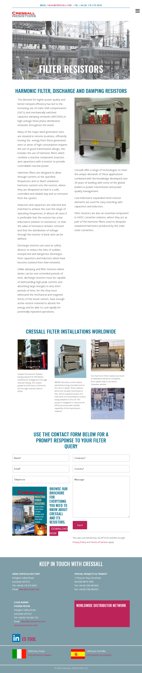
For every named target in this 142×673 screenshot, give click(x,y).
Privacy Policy (79, 542)
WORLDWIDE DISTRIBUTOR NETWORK (101, 605)
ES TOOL (29, 639)
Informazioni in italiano (39, 655)
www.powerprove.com (25, 625)
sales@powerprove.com (33, 621)
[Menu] (135, 10)
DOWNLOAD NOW (59, 531)
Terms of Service (99, 542)
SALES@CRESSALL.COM (59, 5)
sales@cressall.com (29, 589)
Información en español (99, 655)
